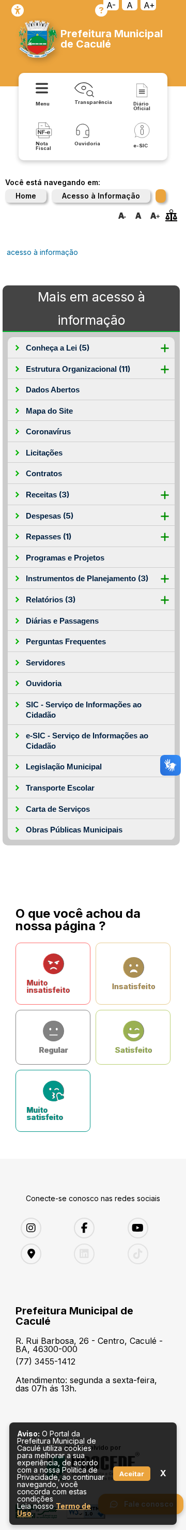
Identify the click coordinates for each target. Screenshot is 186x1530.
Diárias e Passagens (62, 620)
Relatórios (50, 599)
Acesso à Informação (101, 195)
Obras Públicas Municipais (74, 829)
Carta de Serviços (58, 809)
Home (26, 195)
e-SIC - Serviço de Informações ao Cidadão (87, 740)
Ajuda (101, 10)
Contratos (44, 473)
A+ (149, 5)
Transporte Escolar (60, 787)
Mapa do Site (49, 410)
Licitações (44, 452)
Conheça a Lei (57, 348)
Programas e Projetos (65, 557)
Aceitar (131, 1474)
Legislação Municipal (64, 766)
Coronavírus (48, 431)
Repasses (48, 536)
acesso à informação (42, 252)
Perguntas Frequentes (66, 641)
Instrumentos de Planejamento (87, 578)
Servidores (45, 662)
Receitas (47, 494)
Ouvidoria (43, 683)
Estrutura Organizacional (78, 369)
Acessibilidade (17, 10)
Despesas (49, 516)
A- (111, 5)
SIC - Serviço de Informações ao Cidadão (84, 709)
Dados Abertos (53, 389)
